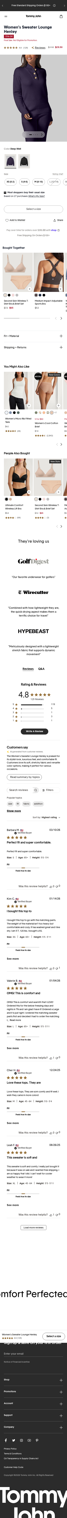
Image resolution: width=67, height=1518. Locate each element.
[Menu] (6, 16)
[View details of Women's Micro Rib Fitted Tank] (18, 390)
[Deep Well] (10, 161)
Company (9, 1427)
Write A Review (34, 731)
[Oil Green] (36, 413)
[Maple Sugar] (52, 413)
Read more (15, 1020)
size (10, 804)
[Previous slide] (2, 5)
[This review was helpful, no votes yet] (51, 886)
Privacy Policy (10, 1449)
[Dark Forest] (18, 413)
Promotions (10, 1391)
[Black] (24, 161)
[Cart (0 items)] (61, 16)
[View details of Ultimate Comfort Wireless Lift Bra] (18, 477)
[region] (18, 390)
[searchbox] (20, 790)
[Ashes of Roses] (17, 295)
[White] (6, 413)
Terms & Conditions (12, 1454)
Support (8, 1415)
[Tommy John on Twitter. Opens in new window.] (14, 1440)
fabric (26, 804)
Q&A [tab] (41, 669)
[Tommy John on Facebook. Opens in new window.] (6, 1440)
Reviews (40, 48)
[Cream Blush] (44, 413)
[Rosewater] (13, 295)
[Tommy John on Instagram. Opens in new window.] (21, 1440)
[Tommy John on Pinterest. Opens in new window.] (37, 1440)
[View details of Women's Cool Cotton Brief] (48, 390)
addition (38, 804)
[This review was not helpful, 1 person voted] (57, 968)
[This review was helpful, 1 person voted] (51, 1058)
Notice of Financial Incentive (17, 1362)
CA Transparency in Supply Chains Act (21, 1459)
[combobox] (46, 817)
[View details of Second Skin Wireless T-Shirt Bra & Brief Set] (48, 477)
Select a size (33, 209)
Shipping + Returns (15, 347)
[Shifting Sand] (5, 295)
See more (13, 959)
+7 (55, 413)
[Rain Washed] (10, 413)
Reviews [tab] (28, 669)
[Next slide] (64, 5)
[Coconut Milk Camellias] (40, 413)
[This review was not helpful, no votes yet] (57, 886)
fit (18, 804)
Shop (6, 1380)
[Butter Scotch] (10, 499)
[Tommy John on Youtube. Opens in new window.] (29, 1440)
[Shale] (36, 295)
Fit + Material (11, 336)
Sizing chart (58, 174)
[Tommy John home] (33, 16)
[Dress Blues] (40, 295)
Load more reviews (33, 1228)
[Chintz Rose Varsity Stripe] (48, 413)
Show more (14, 811)
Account (8, 1403)
